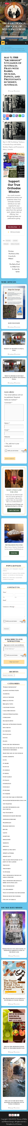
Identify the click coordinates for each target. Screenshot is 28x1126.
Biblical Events (8, 700)
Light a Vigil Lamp (14, 510)
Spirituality (7, 856)
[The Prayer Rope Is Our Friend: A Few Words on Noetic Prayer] (14, 978)
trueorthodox (17, 91)
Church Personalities (10, 714)
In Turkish (6, 793)
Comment (8, 403)
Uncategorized (8, 889)
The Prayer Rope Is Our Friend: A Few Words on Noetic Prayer (14, 999)
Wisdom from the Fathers (12, 896)
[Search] (26, 42)
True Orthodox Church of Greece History (12, 876)
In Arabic (6, 763)
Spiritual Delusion (9, 849)
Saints (5, 833)
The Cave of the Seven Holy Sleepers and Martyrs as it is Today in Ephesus (14, 1102)
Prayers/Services (9, 826)
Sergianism (6, 839)
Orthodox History (9, 819)
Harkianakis (6, 244)
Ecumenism (8, 240)
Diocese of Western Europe (12, 724)
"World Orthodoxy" (10, 687)
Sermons (6, 843)
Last (15, 597)
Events (5, 737)
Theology (6, 865)
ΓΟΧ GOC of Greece (9, 899)
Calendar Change (9, 707)
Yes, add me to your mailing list (11, 445)
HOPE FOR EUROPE (14, 323)
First (4, 597)
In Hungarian (7, 777)
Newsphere (9, 1124)
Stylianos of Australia (15, 244)
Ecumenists (7, 731)
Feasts (5, 741)
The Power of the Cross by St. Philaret (13, 255)
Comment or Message (9, 606)
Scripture (6, 836)
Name (7, 423)
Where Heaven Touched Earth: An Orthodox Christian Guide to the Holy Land (14, 950)
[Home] (3, 43)
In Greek (6, 773)
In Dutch (6, 766)
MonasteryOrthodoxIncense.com (14, 800)
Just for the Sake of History (12, 797)
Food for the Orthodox (11, 744)
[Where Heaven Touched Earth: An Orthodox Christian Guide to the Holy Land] (14, 928)
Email (6, 430)
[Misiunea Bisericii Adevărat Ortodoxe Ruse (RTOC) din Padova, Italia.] (14, 365)
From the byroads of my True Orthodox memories (13, 749)
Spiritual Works (8, 853)
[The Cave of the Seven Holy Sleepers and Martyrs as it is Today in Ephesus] (14, 1077)
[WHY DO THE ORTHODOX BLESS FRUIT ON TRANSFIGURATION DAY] (14, 1026)
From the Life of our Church (13, 753)
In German (6, 770)
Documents (7, 727)
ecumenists (15, 240)
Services (6, 846)
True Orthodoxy (8, 886)
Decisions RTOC (8, 721)
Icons (5, 760)
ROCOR (5, 829)
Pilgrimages (7, 822)
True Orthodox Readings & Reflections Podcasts (12, 881)
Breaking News (8, 704)
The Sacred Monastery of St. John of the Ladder (12, 861)
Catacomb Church (9, 710)
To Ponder (6, 872)
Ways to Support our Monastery (14, 892)
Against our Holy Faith (11, 690)
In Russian (6, 787)
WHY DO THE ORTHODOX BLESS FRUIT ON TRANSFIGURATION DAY (14, 1047)
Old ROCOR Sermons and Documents (11, 808)
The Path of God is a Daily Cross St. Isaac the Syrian (14, 267)
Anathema (6, 694)
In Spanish (6, 790)
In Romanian (7, 783)
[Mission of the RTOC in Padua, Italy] (14, 338)
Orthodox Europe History (12, 816)
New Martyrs (7, 804)
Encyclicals (7, 734)
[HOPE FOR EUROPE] (14, 302)
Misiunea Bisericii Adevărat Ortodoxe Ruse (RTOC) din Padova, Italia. (14, 377)
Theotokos (6, 868)
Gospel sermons (8, 756)
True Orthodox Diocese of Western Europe (14, 26)
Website (7, 437)
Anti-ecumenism (8, 697)
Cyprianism (6, 717)
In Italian (6, 780)
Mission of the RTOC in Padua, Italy (14, 349)
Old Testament (8, 812)
